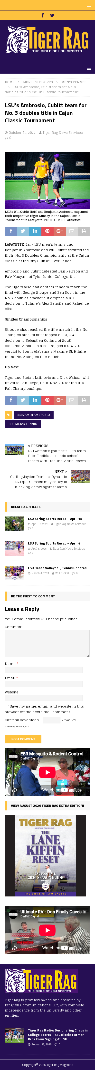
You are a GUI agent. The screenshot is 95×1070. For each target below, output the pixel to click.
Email (10, 678)
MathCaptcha (22, 726)
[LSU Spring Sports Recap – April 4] (14, 548)
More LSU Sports (38, 82)
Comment (13, 627)
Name (11, 664)
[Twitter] (52, 15)
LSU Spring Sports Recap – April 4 (54, 543)
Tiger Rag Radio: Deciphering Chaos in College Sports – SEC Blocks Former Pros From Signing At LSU (58, 1034)
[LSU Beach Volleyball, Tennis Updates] (14, 573)
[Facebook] (42, 15)
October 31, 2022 (22, 133)
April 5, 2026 (39, 548)
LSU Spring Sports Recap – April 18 (55, 518)
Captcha (12, 720)
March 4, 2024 (40, 573)
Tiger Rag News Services (63, 133)
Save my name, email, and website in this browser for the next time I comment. (44, 709)
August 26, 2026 (41, 1044)
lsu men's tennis (23, 424)
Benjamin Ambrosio (33, 414)
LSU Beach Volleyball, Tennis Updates (57, 567)
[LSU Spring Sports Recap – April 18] (14, 523)
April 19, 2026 (39, 524)
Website (12, 692)
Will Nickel (62, 573)
